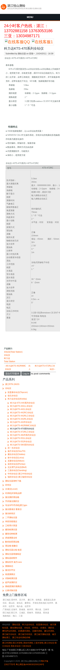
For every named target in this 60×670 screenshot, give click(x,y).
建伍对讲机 (49, 631)
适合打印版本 (12, 373)
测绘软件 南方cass (13, 562)
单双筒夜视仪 (11, 521)
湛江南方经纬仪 (25, 634)
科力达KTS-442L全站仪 (20, 409)
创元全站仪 (13, 395)
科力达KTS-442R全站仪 (21, 422)
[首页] (3, 9)
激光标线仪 (10, 513)
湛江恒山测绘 (16, 5)
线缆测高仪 (10, 574)
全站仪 (7, 355)
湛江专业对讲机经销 (21, 637)
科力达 (7, 358)
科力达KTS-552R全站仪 (21, 441)
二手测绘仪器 (11, 517)
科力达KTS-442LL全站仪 (21, 406)
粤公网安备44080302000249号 (30, 664)
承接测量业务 (11, 538)
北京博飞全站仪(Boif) (17, 467)
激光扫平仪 (10, 570)
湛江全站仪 (49, 643)
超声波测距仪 (11, 582)
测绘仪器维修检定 (13, 554)
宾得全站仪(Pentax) (16, 464)
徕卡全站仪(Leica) (16, 457)
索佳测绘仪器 (16, 628)
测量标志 (9, 566)
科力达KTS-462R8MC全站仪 (23, 425)
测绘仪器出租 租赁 (13, 550)
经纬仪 (8, 485)
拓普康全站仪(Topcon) (18, 392)
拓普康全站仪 (42, 624)
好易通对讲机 (24, 631)
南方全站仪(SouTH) (16, 451)
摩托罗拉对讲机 (9, 631)
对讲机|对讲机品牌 (13, 493)
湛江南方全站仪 (9, 634)
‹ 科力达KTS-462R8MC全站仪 (15, 367)
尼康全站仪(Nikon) (16, 461)
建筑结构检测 (11, 534)
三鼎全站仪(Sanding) (17, 470)
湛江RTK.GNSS (12, 384)
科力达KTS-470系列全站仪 (22, 429)
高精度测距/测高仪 (13, 586)
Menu (30, 17)
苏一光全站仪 (14, 448)
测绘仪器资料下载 (13, 481)
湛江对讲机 (7, 643)
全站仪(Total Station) (13, 352)
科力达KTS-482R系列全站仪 (23, 435)
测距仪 (51, 628)
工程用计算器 (11, 525)
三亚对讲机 (39, 643)
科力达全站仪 (28, 624)
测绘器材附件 (11, 558)
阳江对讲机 (18, 643)
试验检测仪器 (11, 578)
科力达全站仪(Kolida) (17, 399)
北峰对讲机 (37, 631)
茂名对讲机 (28, 643)
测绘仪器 (16, 624)
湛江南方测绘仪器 (42, 634)
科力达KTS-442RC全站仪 (21, 412)
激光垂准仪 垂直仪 (13, 509)
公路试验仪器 (11, 590)
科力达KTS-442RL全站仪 (21, 419)
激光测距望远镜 (12, 497)
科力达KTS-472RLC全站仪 (22, 432)
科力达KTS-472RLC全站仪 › (45, 367)
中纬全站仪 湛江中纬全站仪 (20, 474)
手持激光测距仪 (12, 501)
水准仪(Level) (11, 489)
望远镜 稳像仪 (11, 546)
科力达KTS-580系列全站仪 (22, 445)
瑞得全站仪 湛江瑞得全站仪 (20, 477)
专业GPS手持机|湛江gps (16, 505)
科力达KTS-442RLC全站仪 (22, 416)
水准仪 (43, 628)
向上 (29, 367)
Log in (26, 373)
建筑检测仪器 (11, 529)
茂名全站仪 (16, 646)
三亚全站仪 (26, 646)
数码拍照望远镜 (12, 542)
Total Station (9, 361)
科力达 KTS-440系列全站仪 (22, 403)
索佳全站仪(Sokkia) (16, 454)
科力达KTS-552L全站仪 (20, 438)
